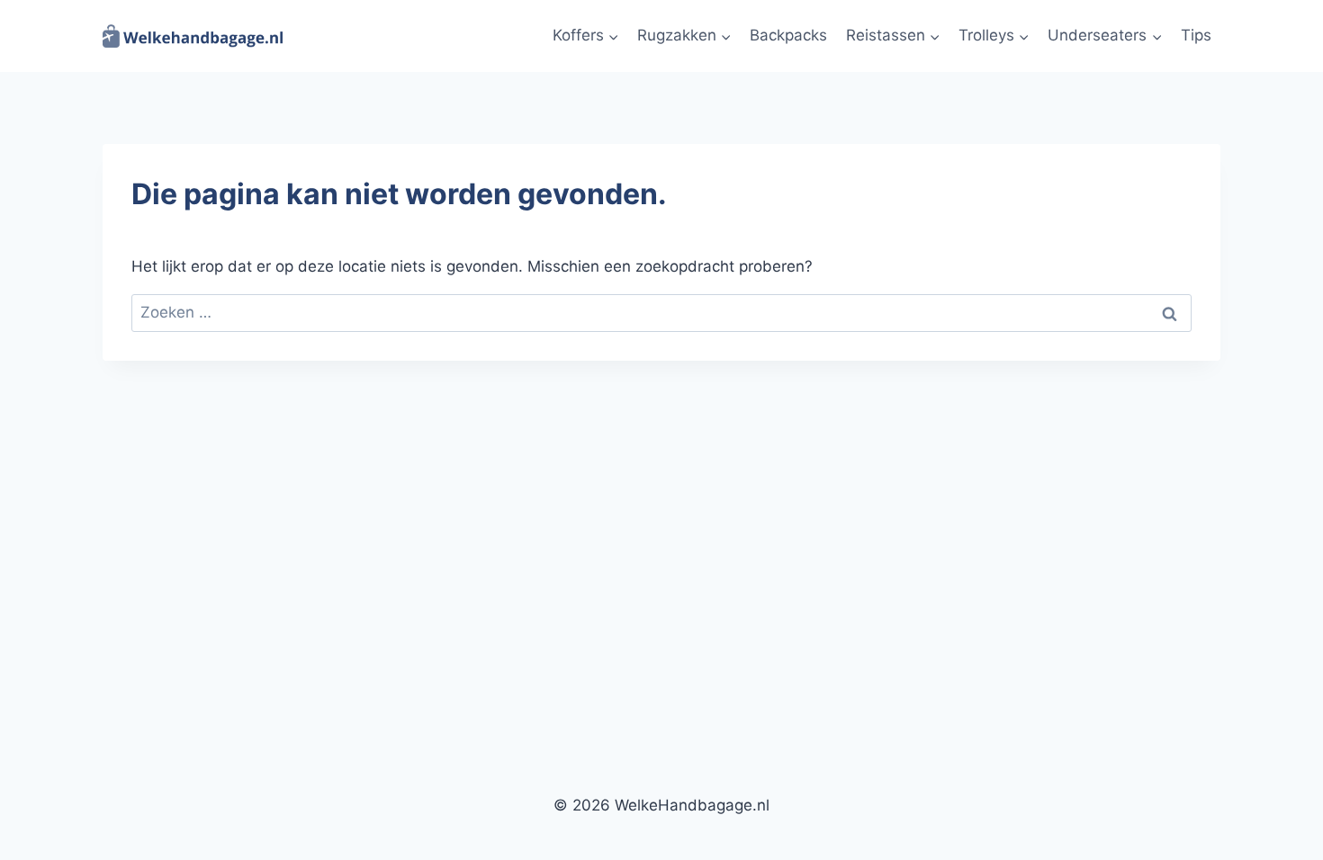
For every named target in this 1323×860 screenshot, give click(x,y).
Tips (1196, 35)
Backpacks (788, 35)
